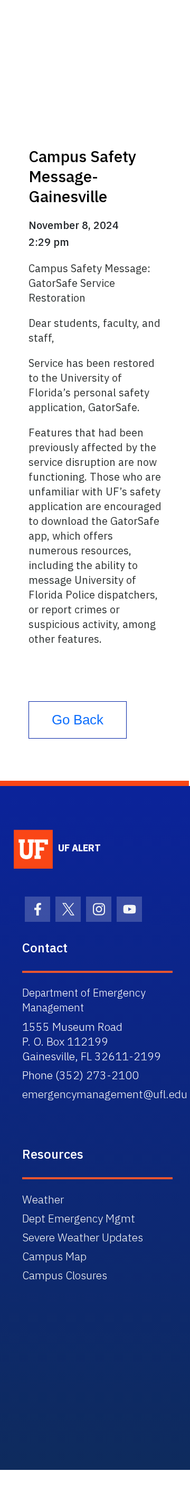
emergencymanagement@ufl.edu (104, 1094)
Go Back (77, 720)
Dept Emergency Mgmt (78, 1218)
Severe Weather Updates (82, 1237)
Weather (43, 1199)
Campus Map (54, 1256)
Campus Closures (64, 1275)
